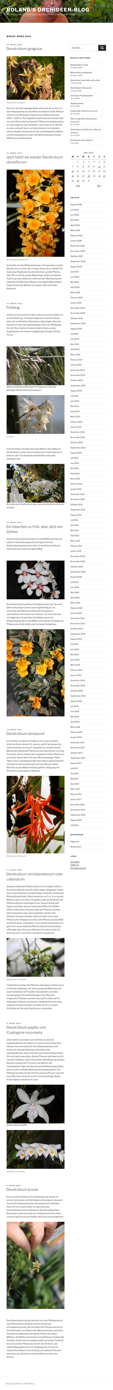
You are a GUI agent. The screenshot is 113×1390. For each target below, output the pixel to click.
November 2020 (77, 561)
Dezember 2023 (77, 370)
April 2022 (75, 473)
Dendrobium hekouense (81, 88)
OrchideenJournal (78, 868)
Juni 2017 (74, 773)
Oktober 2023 (76, 380)
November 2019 (77, 623)
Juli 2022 (74, 458)
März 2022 (75, 478)
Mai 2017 (74, 779)
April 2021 (74, 535)
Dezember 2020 (77, 556)
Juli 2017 (74, 768)
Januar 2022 (75, 489)
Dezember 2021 (77, 494)
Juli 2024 (74, 334)
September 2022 (77, 447)
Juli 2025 (74, 271)
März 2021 (75, 541)
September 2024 (78, 323)
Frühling (13, 307)
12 (99, 166)
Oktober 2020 (76, 566)
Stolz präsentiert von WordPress (20, 1383)
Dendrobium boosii (22, 1189)
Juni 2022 (74, 463)
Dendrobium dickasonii (25, 733)
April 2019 (75, 660)
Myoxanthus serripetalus (81, 72)
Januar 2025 (76, 303)
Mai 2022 (74, 468)
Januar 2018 (75, 737)
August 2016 (76, 820)
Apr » (99, 185)
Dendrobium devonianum (81, 140)
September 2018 (77, 696)
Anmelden (75, 862)
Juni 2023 (74, 401)
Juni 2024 (74, 339)
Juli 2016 (74, 825)
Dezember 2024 (77, 308)
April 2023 (75, 411)
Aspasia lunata (76, 103)
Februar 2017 (76, 794)
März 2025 (75, 292)
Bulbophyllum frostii (79, 65)
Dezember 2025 (77, 246)
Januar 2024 (76, 365)
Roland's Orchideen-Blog (48, 10)
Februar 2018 (76, 732)
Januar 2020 (76, 613)
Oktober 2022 (76, 442)
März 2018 (75, 727)
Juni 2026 (74, 215)
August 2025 (76, 266)
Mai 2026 (74, 220)
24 (89, 176)
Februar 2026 (76, 235)
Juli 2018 (74, 706)
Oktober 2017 (76, 753)
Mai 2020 (74, 592)
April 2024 (75, 349)
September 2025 (78, 261)
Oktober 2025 (76, 256)
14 (73, 171)
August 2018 (76, 701)
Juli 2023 (74, 396)
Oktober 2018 (76, 691)
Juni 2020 (74, 587)
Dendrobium (75, 846)
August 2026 (76, 204)
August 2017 (76, 763)
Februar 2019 (76, 670)
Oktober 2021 (76, 504)
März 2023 (75, 416)
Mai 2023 (74, 406)
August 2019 (76, 639)
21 (73, 176)
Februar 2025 (76, 297)
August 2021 (76, 515)
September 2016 (77, 815)
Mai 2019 (74, 654)
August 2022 (76, 453)
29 (78, 181)
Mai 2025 (74, 282)
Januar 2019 (75, 675)
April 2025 (75, 287)
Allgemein (74, 841)
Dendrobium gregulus (24, 48)
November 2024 (77, 313)
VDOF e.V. (74, 865)
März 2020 (75, 603)
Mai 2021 (74, 530)
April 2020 (75, 597)
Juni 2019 (74, 649)
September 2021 (77, 509)
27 (104, 176)
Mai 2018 (74, 716)
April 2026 (75, 225)
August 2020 (76, 577)
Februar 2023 (76, 422)
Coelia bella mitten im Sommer (83, 111)
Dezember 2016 (77, 804)
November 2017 (77, 747)
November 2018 (77, 685)
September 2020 (78, 572)
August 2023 (76, 390)
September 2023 (78, 385)
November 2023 (77, 375)
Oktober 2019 (76, 628)
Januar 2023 (76, 427)
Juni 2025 (74, 277)
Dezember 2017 (77, 742)
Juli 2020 (74, 582)
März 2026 (75, 230)
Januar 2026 (76, 240)
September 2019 (77, 634)
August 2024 (76, 328)
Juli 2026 (74, 209)
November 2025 (77, 251)
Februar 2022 (76, 484)
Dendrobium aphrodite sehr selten (85, 80)
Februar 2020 (76, 608)
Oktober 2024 (76, 318)
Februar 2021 (76, 546)
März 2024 (75, 354)
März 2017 (75, 789)
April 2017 (74, 784)
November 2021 (77, 499)
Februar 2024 (76, 359)
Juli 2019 (74, 644)
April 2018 (75, 722)
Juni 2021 (74, 525)
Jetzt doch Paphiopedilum (81, 95)
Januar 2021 (75, 551)
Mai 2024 (74, 344)
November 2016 (77, 810)
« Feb (78, 185)
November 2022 (77, 437)
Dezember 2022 (77, 432)
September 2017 (77, 758)
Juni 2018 (74, 711)
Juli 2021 (74, 520)
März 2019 (75, 665)
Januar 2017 (75, 799)
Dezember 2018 (77, 680)
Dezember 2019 (77, 618)
